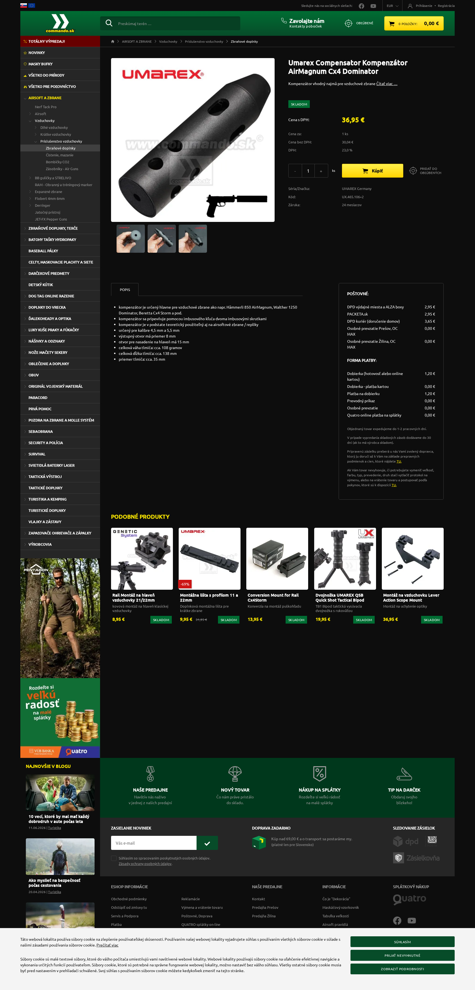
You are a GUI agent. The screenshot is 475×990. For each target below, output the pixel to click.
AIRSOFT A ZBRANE (45, 97)
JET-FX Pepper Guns (51, 219)
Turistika (54, 827)
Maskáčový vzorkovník (340, 907)
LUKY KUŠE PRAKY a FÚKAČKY (54, 329)
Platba (116, 924)
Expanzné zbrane (48, 191)
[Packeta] (417, 857)
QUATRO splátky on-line (200, 924)
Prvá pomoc (40, 408)
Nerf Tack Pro (46, 106)
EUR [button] (390, 5)
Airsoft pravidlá (335, 924)
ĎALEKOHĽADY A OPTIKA (50, 318)
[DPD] (409, 840)
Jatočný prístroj (47, 212)
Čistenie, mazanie (59, 155)
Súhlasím (402, 942)
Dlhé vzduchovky (54, 127)
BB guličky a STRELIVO (53, 177)
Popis (125, 289)
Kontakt (258, 898)
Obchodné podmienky (129, 898)
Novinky (37, 52)
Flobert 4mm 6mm (50, 198)
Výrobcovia (40, 544)
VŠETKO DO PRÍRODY (46, 75)
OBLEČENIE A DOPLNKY (49, 363)
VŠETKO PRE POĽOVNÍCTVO (52, 86)
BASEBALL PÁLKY (43, 250)
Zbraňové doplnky (60, 148)
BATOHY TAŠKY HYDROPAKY (52, 239)
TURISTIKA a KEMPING (48, 499)
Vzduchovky (44, 120)
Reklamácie (190, 898)
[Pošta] (431, 840)
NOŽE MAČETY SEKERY (48, 352)
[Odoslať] (207, 843)
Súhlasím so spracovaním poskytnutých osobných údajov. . (164, 861)
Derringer (42, 205)
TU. (399, 461)
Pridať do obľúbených (430, 170)
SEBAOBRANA (41, 431)
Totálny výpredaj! (47, 41)
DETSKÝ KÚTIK (41, 284)
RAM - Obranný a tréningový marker (63, 184)
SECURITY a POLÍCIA (46, 442)
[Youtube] (414, 920)
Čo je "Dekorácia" (336, 898)
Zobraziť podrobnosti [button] (402, 969)
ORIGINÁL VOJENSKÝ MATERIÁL (56, 386)
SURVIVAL (37, 454)
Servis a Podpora (125, 915)
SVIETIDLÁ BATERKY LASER (51, 465)
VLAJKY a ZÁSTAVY (45, 521)
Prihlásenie (424, 5)
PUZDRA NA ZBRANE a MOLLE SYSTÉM (61, 420)
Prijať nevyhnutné (402, 955)
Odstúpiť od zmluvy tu (129, 907)
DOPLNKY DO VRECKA (47, 307)
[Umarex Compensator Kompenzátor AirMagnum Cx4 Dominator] (131, 238)
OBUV (34, 374)
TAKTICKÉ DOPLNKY (45, 487)
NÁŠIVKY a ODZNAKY (47, 341)
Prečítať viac (107, 944)
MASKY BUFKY (41, 63)
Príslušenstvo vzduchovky (61, 141)
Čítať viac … (386, 83)
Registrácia (446, 5)
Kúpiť (377, 170)
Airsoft (40, 113)
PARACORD (38, 397)
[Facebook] (400, 920)
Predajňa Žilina (264, 915)
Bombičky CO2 (57, 161)
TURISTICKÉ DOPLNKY (47, 510)
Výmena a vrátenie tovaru (202, 907)
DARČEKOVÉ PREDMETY (49, 273)
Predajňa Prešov (265, 907)
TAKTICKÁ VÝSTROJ (45, 476)
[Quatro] (409, 899)
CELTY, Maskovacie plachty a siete (61, 262)
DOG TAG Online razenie (51, 295)
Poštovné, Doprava (196, 915)
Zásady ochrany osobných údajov (145, 863)
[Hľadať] (109, 22)
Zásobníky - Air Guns (62, 168)
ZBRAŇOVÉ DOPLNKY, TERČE (53, 228)
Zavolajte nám (306, 20)
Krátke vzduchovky (55, 134)
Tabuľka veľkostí (335, 915)
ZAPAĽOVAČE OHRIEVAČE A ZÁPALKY (60, 533)
